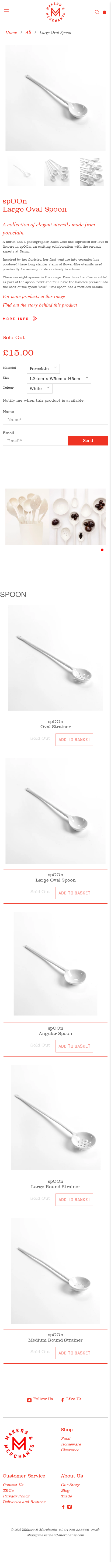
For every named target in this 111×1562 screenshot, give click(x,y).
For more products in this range (34, 296)
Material (9, 368)
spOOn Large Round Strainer (55, 1183)
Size (6, 378)
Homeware (71, 1444)
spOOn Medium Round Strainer (55, 1337)
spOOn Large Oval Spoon (56, 877)
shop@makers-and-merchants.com (55, 1535)
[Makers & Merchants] (55, 12)
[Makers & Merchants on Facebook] (63, 1508)
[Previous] (11, 98)
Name (8, 411)
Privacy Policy (16, 1496)
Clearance (70, 1450)
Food (65, 1438)
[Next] (100, 98)
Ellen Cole (58, 242)
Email (8, 432)
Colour (8, 387)
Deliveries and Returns (24, 1502)
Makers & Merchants (39, 1530)
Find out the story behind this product (40, 304)
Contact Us (13, 1485)
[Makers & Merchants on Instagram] (69, 1508)
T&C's (8, 1490)
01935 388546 (76, 1530)
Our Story (70, 1485)
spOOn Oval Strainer (55, 724)
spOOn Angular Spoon (55, 1030)
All (28, 32)
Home (11, 32)
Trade (66, 1496)
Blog (65, 1490)
